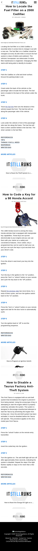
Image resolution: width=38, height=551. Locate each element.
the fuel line (9, 107)
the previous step (13, 291)
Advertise (15, 538)
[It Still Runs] (19, 2)
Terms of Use (14, 540)
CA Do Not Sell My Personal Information (18, 541)
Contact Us (22, 538)
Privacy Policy (23, 540)
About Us (8, 538)
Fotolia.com (22, 42)
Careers (29, 538)
